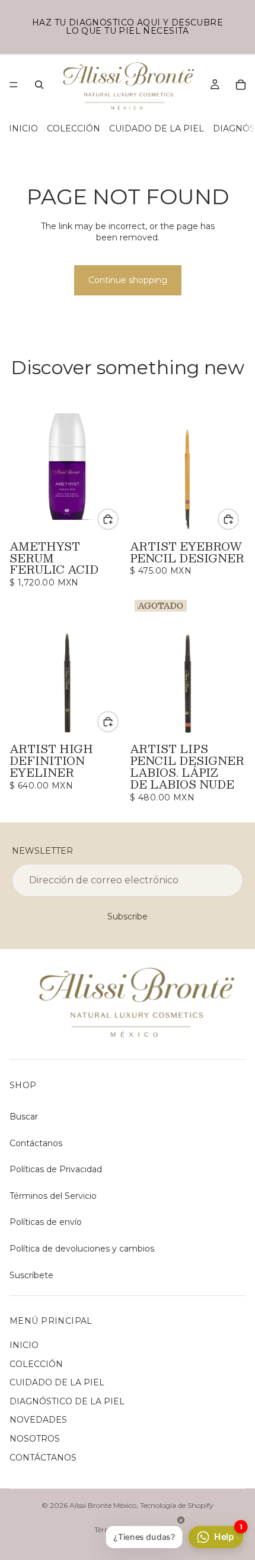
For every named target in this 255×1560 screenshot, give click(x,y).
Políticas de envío (45, 1222)
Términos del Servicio (53, 1196)
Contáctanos (35, 1143)
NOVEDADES (38, 1419)
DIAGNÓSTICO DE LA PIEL (67, 1401)
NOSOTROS (34, 1438)
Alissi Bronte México (102, 1505)
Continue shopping (127, 280)
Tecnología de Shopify (176, 1505)
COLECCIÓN (73, 128)
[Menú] (13, 84)
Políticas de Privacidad (55, 1169)
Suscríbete (31, 1275)
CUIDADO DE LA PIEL (156, 128)
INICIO (23, 128)
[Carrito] (241, 85)
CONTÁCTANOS (42, 1457)
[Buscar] (39, 85)
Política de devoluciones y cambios (81, 1248)
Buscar (23, 1116)
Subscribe (127, 916)
